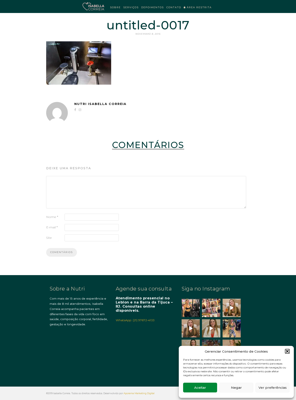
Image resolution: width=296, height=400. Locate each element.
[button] (287, 351)
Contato (173, 7)
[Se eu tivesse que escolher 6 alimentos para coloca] (211, 328)
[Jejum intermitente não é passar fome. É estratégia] (191, 308)
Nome (52, 217)
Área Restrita (199, 7)
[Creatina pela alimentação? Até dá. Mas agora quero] (191, 328)
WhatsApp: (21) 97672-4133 (135, 320)
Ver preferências (273, 387)
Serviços (131, 7)
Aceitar (200, 387)
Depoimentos (152, 7)
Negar (236, 387)
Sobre (115, 7)
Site (49, 238)
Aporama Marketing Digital (139, 393)
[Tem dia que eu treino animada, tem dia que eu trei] (232, 328)
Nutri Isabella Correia (100, 104)
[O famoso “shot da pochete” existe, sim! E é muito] (232, 308)
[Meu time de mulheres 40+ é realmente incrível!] (211, 308)
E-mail (52, 227)
